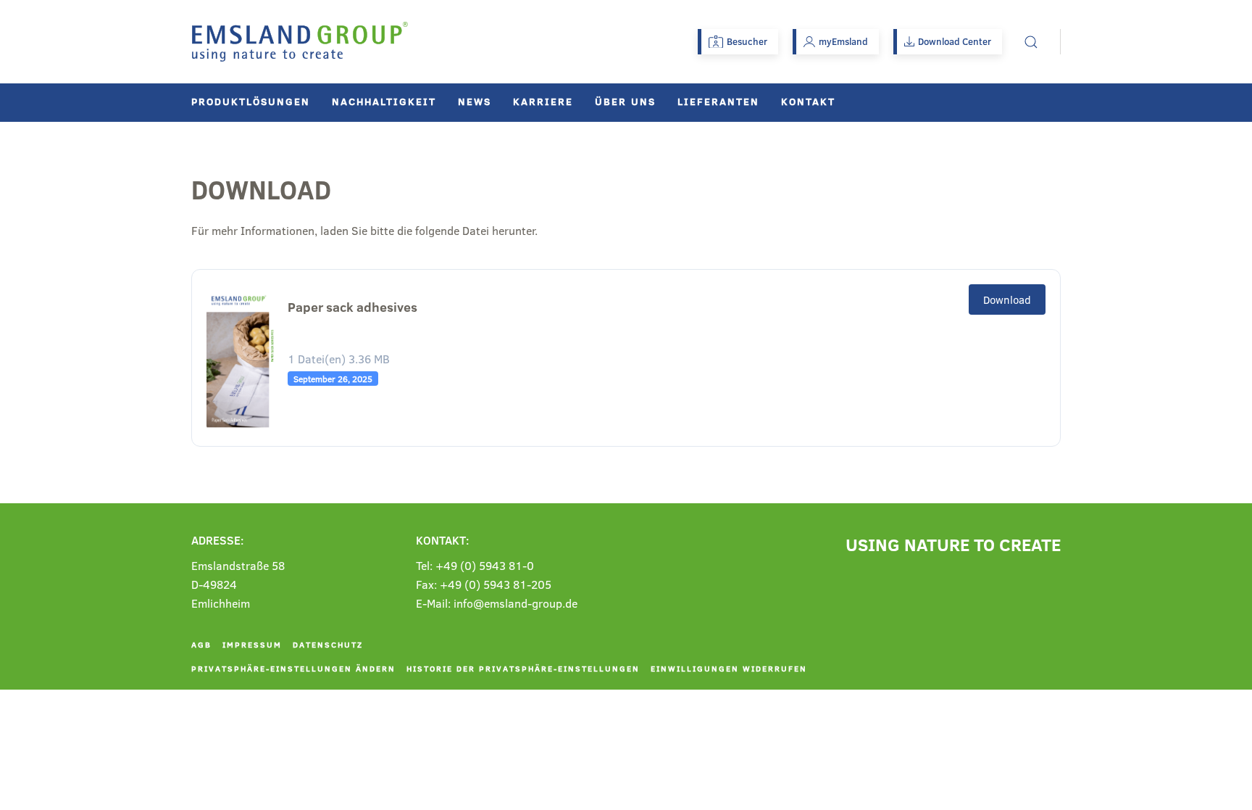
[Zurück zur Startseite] (300, 42)
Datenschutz (328, 644)
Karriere (543, 101)
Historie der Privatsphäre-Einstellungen (523, 668)
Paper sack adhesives (352, 307)
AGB (201, 644)
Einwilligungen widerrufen (729, 668)
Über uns (625, 101)
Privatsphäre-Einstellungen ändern (293, 668)
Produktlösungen (250, 101)
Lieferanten (718, 101)
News (474, 101)
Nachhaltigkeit (384, 101)
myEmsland (843, 41)
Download (1007, 299)
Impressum (252, 644)
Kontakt (808, 101)
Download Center (954, 41)
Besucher (747, 41)
